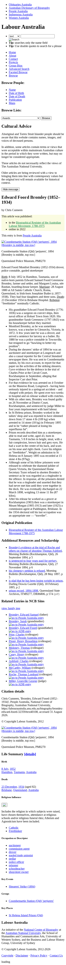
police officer (16, 862)
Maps (12, 103)
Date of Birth (16, 93)
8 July (4, 768)
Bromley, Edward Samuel (24, 614)
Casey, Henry (17, 654)
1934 (21, 786)
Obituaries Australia (20, 4)
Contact (13, 59)
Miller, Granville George (23, 681)
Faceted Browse (18, 72)
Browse (13, 75)
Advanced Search (19, 68)
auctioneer (15, 845)
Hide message (10, 189)
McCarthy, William (20, 667)
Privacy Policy (38, 955)
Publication (15, 99)
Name (12, 89)
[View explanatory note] (4, 805)
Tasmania (19, 772)
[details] (30, 754)
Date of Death (17, 96)
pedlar (12, 858)
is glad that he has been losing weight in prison (36, 580)
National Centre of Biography (41, 929)
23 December (9, 786)
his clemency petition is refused (27, 570)
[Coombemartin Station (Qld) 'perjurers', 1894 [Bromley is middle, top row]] (33, 245)
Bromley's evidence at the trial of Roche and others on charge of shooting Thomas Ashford (35, 549)
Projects (13, 62)
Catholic (14, 827)
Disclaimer (22, 955)
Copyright (7, 955)
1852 (13, 768)
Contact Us (56, 955)
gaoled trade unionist (21, 855)
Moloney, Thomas (19, 647)
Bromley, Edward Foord (23, 627)
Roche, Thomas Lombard (23, 674)
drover (12, 852)
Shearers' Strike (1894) (22, 886)
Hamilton (6, 772)
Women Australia (19, 17)
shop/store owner (19, 871)
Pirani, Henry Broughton (23, 641)
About (12, 55)
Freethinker (15, 831)
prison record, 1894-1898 (23, 590)
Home (12, 52)
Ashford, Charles (19, 661)
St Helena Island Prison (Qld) (26, 915)
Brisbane (6, 790)
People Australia (18, 11)
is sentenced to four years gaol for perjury (32, 560)
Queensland (20, 790)
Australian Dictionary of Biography (29, 7)
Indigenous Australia (21, 14)
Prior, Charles (17, 634)
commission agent (19, 848)
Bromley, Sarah (18, 621)
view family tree (10, 608)
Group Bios (15, 65)
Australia (31, 772)
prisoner (13, 865)
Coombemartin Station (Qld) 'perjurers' (31, 900)
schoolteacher (17, 868)
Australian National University (23, 933)
